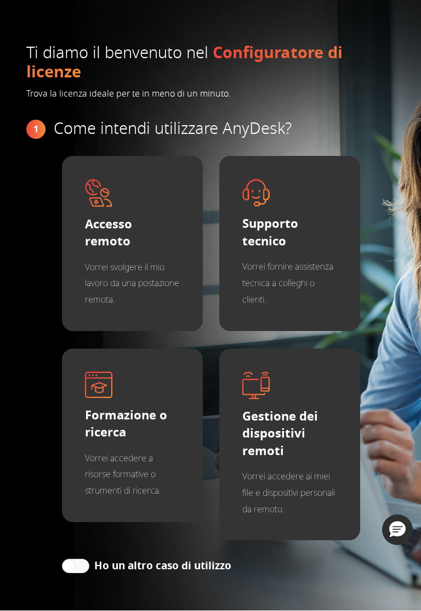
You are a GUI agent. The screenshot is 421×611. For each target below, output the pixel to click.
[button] (397, 529)
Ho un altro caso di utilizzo (162, 566)
